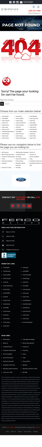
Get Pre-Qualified (34, 156)
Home (3, 159)
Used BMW (5, 118)
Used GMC (32, 123)
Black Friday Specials (8, 154)
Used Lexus (32, 127)
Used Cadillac (19, 118)
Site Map (18, 167)
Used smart (5, 136)
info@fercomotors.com (12, 249)
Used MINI (18, 131)
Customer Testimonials (8, 156)
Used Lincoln (5, 129)
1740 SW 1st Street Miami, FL (34, 13)
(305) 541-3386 (35, 10)
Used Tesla (32, 136)
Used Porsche (20, 133)
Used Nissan (33, 131)
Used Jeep (5, 127)
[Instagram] (17, 2)
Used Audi (19, 116)
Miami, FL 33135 (10, 232)
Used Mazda (33, 129)
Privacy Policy (19, 161)
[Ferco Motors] (9, 9)
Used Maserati (20, 129)
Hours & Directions (21, 159)
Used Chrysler (5, 120)
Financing (18, 156)
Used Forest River (21, 123)
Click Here (21, 197)
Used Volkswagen (21, 138)
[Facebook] (10, 2)
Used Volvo (32, 138)
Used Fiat (32, 120)
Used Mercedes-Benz (8, 131)
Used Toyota (5, 138)
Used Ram (32, 133)
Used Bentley (33, 116)
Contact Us (32, 154)
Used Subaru (19, 136)
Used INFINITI (33, 125)
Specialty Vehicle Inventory (10, 368)
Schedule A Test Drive (35, 161)
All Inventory (5, 152)
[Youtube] (14, 2)
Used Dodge (19, 120)
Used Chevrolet (33, 118)
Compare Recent (20, 154)
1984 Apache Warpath (22, 152)
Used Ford (5, 123)
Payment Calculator (7, 161)
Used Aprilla (5, 116)
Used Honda (5, 125)
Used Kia (18, 127)
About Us (32, 152)
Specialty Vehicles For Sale (29, 368)
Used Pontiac (5, 133)
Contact (20, 431)
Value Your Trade (6, 167)
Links (31, 159)
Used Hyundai (20, 125)
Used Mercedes (26, 304)
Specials (4, 163)
